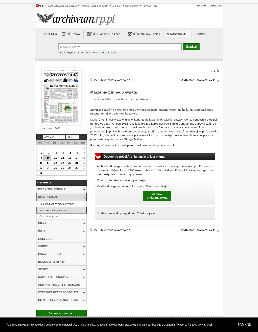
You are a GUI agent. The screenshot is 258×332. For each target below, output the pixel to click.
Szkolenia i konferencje (62, 6)
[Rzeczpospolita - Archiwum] (76, 18)
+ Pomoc (200, 34)
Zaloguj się (127, 213)
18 (55, 162)
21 (76, 162)
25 (55, 168)
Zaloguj (201, 6)
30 (41, 173)
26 (62, 168)
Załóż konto (216, 6)
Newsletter (150, 6)
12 (62, 157)
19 (62, 162)
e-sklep (116, 6)
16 (41, 162)
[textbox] (120, 46)
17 (48, 162)
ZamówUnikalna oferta (157, 195)
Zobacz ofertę (108, 52)
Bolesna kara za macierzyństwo (57, 204)
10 (48, 157)
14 (76, 157)
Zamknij (245, 324)
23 (41, 168)
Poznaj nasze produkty (94, 6)
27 (69, 168)
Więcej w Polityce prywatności (194, 324)
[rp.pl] (40, 5)
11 (55, 157)
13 (69, 157)
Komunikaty (132, 6)
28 (76, 168)
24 (48, 168)
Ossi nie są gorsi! (49, 216)
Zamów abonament (61, 313)
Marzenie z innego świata (54, 210)
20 (69, 162)
